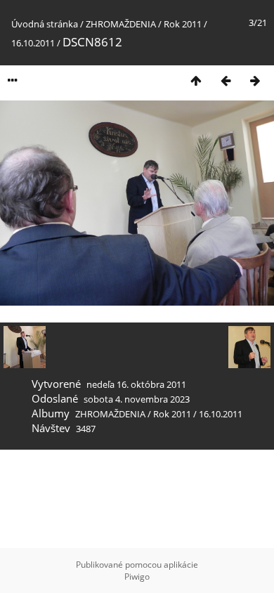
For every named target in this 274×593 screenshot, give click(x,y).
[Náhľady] (196, 80)
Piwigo (137, 576)
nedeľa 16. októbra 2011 (136, 384)
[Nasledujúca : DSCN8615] (255, 80)
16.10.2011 (33, 43)
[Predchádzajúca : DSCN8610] (225, 80)
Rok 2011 (183, 24)
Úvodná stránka (44, 24)
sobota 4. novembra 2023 (137, 399)
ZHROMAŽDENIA (121, 24)
